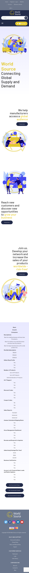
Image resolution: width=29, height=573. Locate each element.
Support (15, 546)
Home (6, 1)
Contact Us (15, 567)
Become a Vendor (18, 4)
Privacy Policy (15, 542)
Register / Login (14, 1)
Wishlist (22, 1)
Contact (10, 4)
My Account (15, 554)
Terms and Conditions (15, 540)
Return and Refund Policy (15, 544)
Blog (15, 570)
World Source (14, 532)
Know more (22, 124)
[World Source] (15, 12)
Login (15, 556)
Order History (15, 558)
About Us (15, 565)
